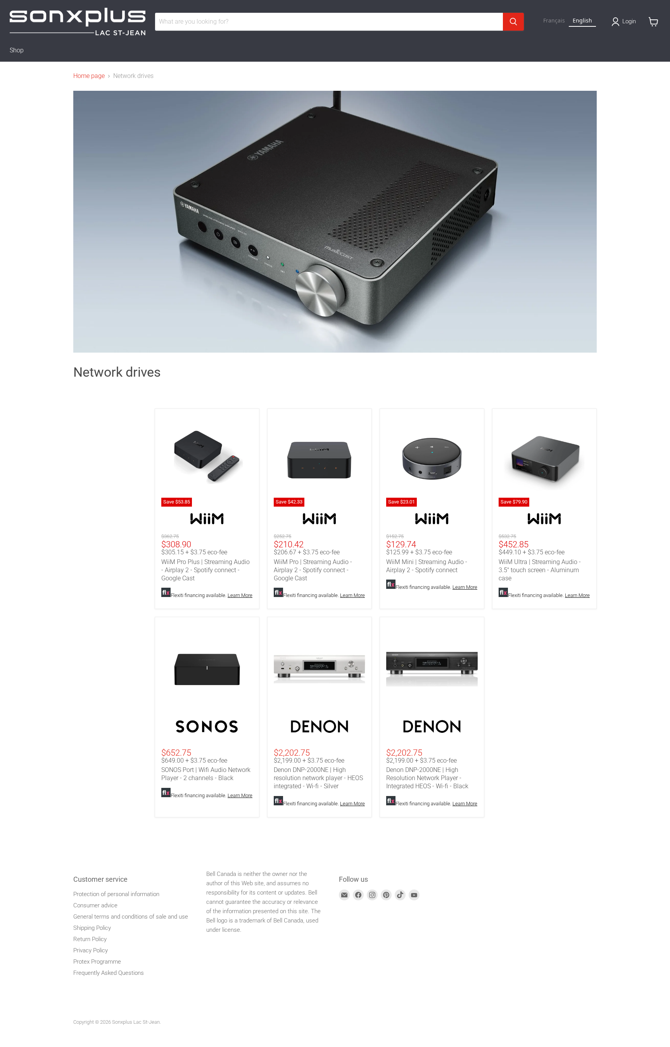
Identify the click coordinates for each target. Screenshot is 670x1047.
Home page (89, 76)
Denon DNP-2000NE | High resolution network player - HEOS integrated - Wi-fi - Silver (318, 778)
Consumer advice (95, 905)
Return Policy (90, 939)
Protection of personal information (116, 894)
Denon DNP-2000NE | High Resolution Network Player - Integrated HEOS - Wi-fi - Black (427, 778)
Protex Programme (97, 961)
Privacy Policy (90, 950)
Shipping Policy (92, 927)
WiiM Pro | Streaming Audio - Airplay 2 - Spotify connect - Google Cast (313, 570)
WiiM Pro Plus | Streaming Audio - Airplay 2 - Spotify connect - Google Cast (205, 570)
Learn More (240, 595)
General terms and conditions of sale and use (130, 916)
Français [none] (554, 20)
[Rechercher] (513, 22)
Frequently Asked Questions (108, 972)
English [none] (582, 20)
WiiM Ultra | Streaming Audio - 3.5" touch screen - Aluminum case (540, 570)
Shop (17, 50)
